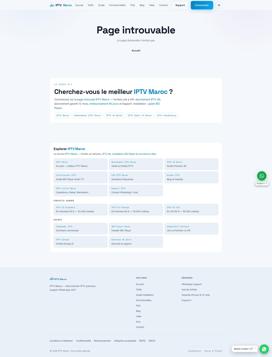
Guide (101, 5)
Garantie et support (121, 241)
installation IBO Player (123, 154)
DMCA (152, 340)
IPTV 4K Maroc (114, 115)
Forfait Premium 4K (176, 164)
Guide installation (145, 295)
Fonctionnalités (117, 5)
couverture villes (147, 154)
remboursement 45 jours (104, 103)
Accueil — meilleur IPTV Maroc (72, 164)
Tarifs (91, 5)
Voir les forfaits (189, 289)
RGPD (142, 340)
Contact (163, 5)
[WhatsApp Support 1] (261, 175)
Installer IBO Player (121, 228)
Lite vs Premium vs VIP (178, 228)
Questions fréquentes (122, 177)
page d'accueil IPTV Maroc (93, 99)
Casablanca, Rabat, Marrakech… (73, 190)
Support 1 (187, 300)
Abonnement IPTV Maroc (87, 115)
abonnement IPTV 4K (147, 99)
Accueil (79, 5)
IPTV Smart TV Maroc (140, 115)
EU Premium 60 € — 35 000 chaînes (130, 209)
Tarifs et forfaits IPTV (123, 164)
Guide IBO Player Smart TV (70, 177)
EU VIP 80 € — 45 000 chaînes (183, 209)
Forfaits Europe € (65, 241)
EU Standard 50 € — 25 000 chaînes (75, 209)
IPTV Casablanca (166, 115)
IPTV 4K (106, 154)
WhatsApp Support (192, 284)
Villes (152, 5)
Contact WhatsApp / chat (124, 190)
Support (180, 5)
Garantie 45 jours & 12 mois (196, 295)
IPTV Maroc (150, 91)
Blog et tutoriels (175, 177)
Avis (138, 321)
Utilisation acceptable (125, 340)
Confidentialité (83, 340)
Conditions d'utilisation (61, 340)
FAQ (132, 5)
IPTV (64, 5)
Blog (142, 5)
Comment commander (67, 228)
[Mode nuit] (219, 5)
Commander (202, 5)
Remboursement (102, 340)
